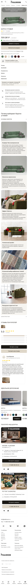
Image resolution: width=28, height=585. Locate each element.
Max (22, 51)
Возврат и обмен (18, 537)
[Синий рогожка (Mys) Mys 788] (12, 56)
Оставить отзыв (14, 347)
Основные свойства (6, 119)
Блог (2, 540)
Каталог (8, 5)
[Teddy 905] (5, 415)
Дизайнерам (3, 545)
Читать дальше (5, 375)
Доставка (16, 534)
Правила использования (6, 569)
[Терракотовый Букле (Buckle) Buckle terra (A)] (15, 56)
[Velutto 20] (13, 415)
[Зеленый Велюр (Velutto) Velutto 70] (2, 56)
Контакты (3, 534)
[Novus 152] (10, 415)
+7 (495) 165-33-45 (14, 465)
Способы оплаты (18, 532)
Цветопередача (5, 567)
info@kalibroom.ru (5, 519)
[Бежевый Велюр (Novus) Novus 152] (5, 56)
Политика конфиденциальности (8, 574)
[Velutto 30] (23, 415)
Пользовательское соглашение (8, 571)
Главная (3, 5)
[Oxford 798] (26, 415)
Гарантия (16, 535)
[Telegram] (4, 469)
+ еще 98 (22, 56)
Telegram (18, 51)
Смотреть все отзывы (14, 351)
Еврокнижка (4, 78)
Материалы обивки (18, 550)
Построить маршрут (14, 461)
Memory (3, 73)
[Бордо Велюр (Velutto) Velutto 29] (18, 56)
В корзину (17, 418)
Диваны (13, 5)
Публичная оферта (18, 538)
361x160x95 (3, 67)
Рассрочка (17, 540)
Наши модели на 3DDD (5, 547)
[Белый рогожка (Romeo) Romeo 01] (9, 56)
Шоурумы (3, 535)
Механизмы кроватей (19, 547)
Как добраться (5, 447)
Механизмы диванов (19, 545)
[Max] (8, 469)
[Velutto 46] (2, 415)
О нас (2, 532)
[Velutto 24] (16, 415)
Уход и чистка (17, 548)
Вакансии (3, 537)
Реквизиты (3, 538)
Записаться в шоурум (14, 48)
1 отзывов (8, 31)
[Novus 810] (8, 415)
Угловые (18, 5)
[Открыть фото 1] (6, 380)
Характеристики (5, 316)
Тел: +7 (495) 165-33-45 (7, 521)
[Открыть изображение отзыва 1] (3, 326)
